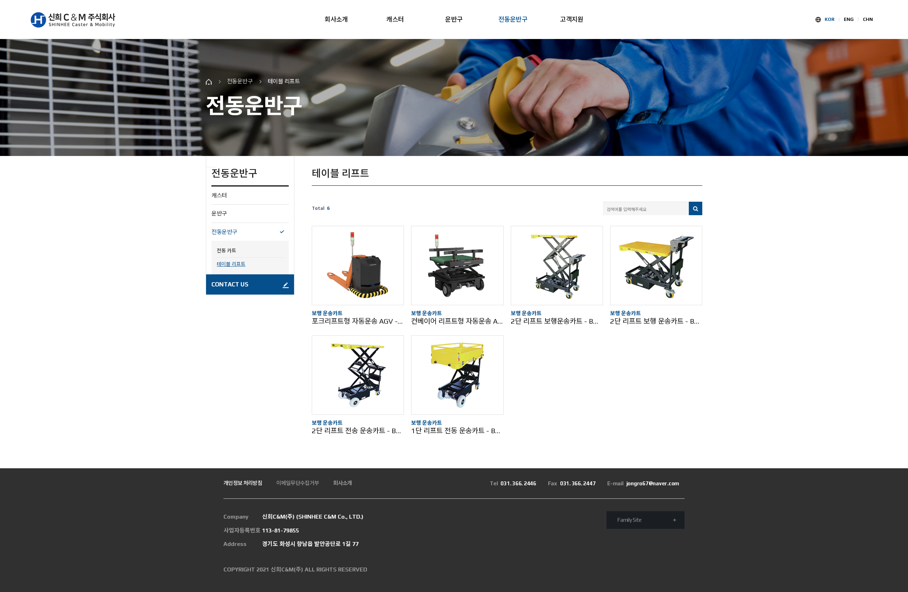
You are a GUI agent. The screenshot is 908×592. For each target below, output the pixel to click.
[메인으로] (73, 20)
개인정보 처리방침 (242, 483)
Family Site (629, 520)
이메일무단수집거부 (297, 483)
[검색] (695, 208)
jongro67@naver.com (643, 483)
